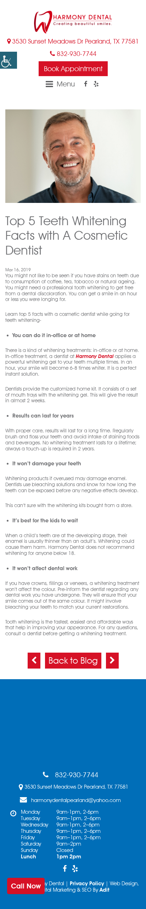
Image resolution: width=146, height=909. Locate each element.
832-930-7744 (75, 53)
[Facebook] (86, 84)
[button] (8, 60)
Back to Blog (73, 660)
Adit (105, 890)
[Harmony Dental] (73, 22)
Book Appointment (73, 68)
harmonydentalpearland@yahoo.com (76, 800)
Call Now (26, 886)
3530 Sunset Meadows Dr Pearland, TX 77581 (75, 41)
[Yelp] (96, 84)
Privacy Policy (87, 883)
